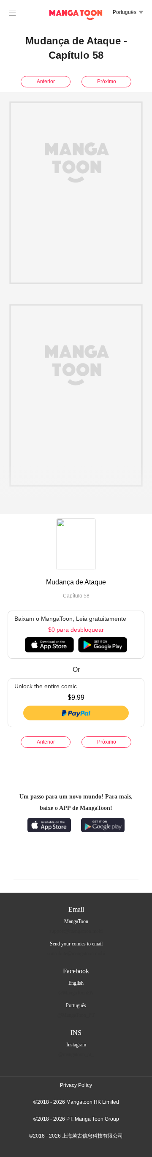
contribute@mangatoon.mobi (76, 953)
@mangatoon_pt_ (76, 1054)
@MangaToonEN (76, 993)
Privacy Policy (76, 1085)
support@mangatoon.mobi (76, 931)
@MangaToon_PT (76, 1015)
